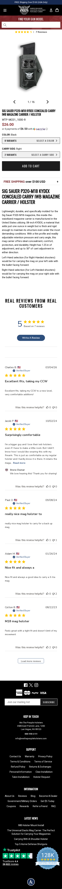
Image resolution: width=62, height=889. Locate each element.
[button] (31, 129)
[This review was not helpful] (53, 594)
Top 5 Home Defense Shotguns (31, 844)
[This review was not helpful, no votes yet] (53, 407)
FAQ (53, 806)
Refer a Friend (40, 806)
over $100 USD (24, 181)
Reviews (22, 796)
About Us (9, 796)
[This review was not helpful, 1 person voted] (53, 540)
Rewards (24, 806)
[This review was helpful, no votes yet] (47, 407)
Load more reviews (31, 661)
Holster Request (41, 777)
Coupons (11, 806)
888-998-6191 (31, 734)
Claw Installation (44, 772)
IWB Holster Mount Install (31, 825)
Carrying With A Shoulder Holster (31, 839)
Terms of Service (43, 761)
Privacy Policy (45, 756)
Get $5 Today (47, 801)
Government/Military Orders (22, 801)
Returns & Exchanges (40, 766)
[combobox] (31, 25)
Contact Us (15, 756)
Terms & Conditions (20, 761)
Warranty (29, 756)
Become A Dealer (48, 796)
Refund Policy (18, 766)
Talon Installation (21, 777)
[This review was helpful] (47, 647)
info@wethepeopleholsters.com (31, 738)
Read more (19, 463)
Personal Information (21, 772)
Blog (33, 796)
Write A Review (31, 337)
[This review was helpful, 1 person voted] (47, 540)
